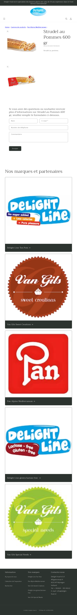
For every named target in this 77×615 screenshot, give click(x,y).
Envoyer (15, 148)
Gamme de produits (18, 27)
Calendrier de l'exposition (13, 581)
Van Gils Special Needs (18, 554)
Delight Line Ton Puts (17, 247)
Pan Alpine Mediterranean (36, 27)
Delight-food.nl (32, 610)
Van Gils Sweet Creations (19, 324)
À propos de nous (11, 577)
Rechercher (9, 586)
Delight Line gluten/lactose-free (22, 478)
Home (7, 27)
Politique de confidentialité (46, 610)
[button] (4, 19)
